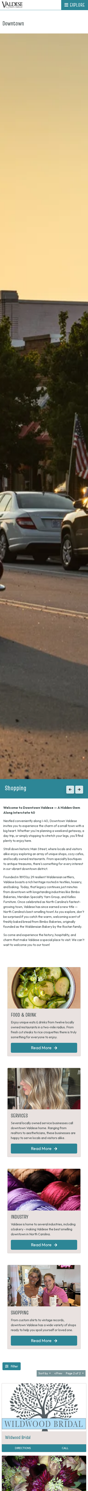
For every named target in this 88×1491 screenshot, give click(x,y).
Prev (59, 1373)
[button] (70, 790)
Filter (14, 1366)
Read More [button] (41, 1047)
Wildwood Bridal (17, 1437)
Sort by (43, 1373)
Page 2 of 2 (73, 1373)
